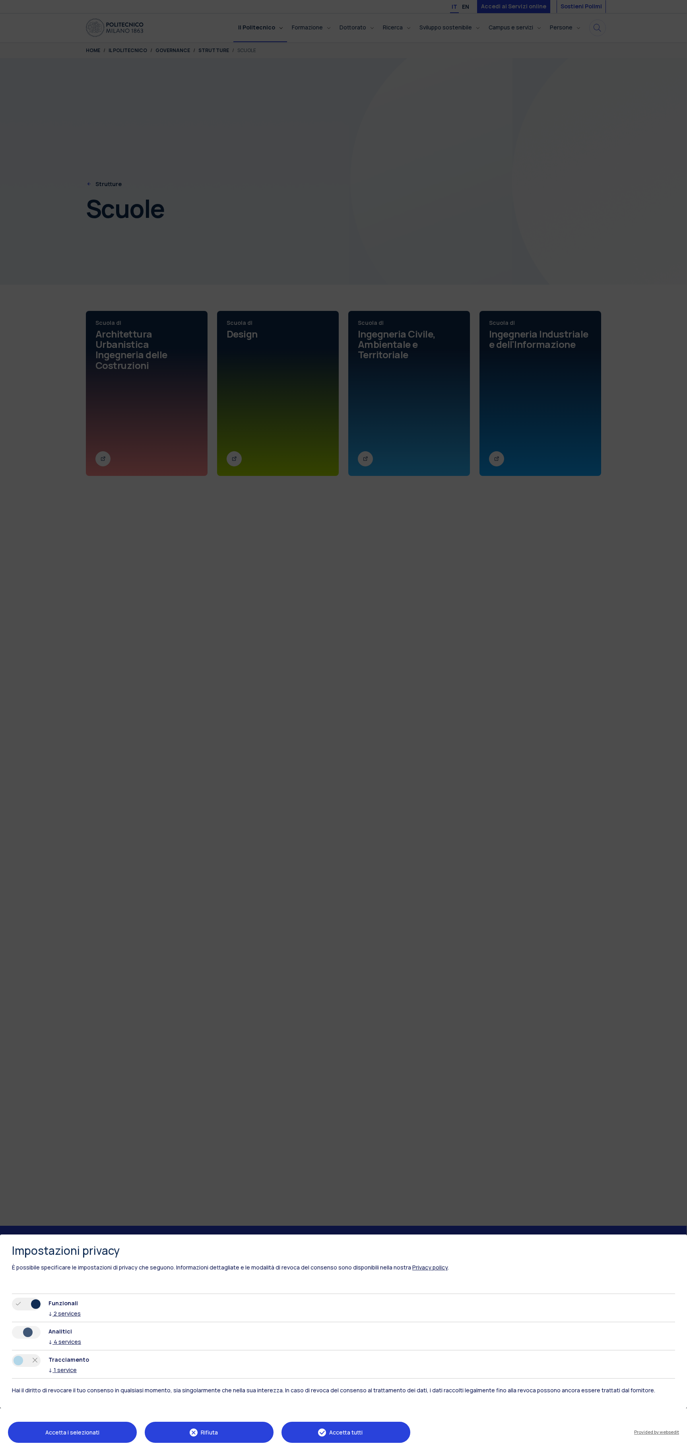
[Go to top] (676, 1439)
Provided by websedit (656, 1432)
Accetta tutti (346, 1432)
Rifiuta (209, 1432)
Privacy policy (430, 1267)
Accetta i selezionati (72, 1432)
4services (65, 1341)
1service (63, 1370)
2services (65, 1313)
